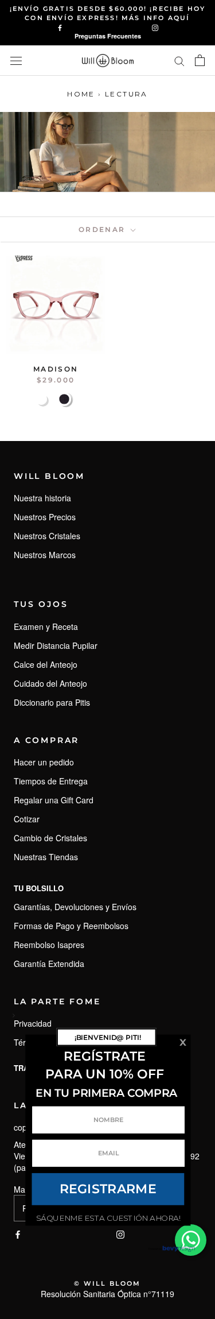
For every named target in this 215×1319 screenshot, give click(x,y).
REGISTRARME (107, 1189)
